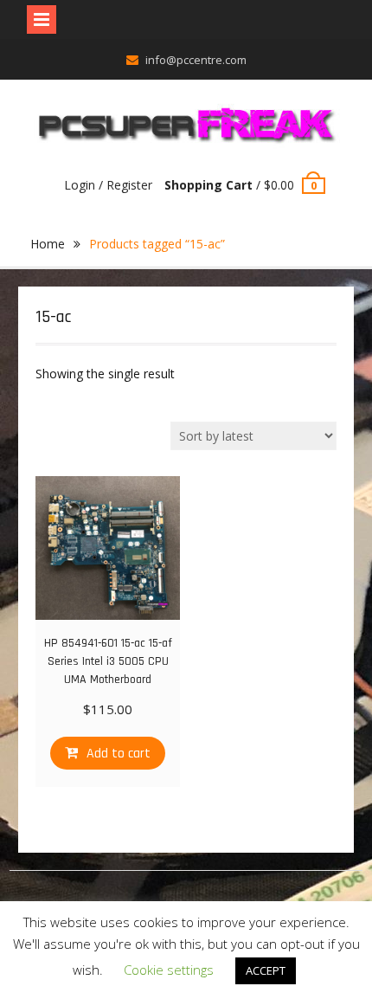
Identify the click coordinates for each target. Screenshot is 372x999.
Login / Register (108, 185)
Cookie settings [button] (169, 969)
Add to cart (119, 753)
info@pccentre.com (196, 60)
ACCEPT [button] (265, 970)
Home (47, 243)
